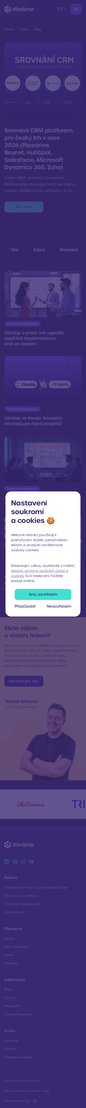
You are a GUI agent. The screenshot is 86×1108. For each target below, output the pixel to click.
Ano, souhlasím (43, 594)
